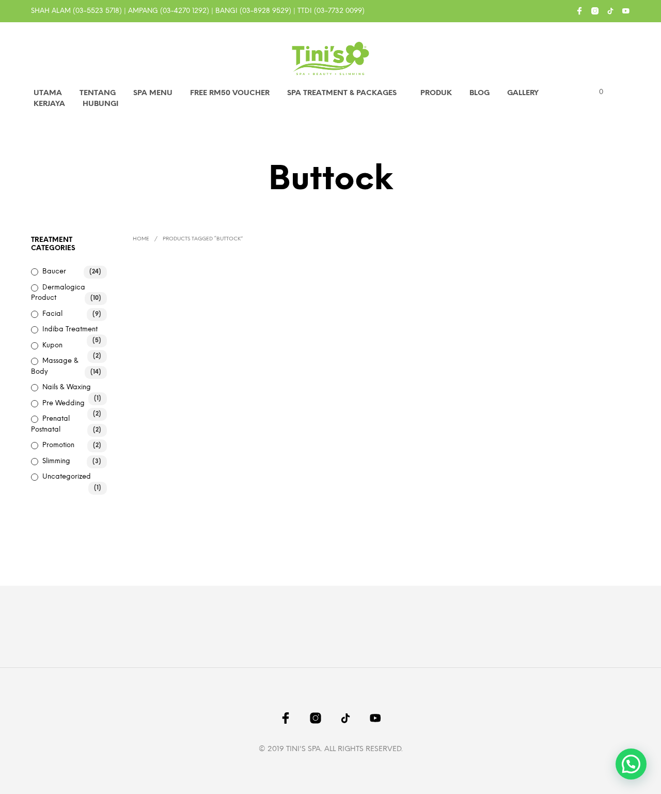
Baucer (54, 271)
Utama (48, 93)
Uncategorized (66, 477)
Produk (436, 93)
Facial (52, 314)
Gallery (523, 93)
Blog (479, 93)
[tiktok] (610, 11)
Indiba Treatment (70, 329)
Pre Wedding (63, 403)
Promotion (58, 445)
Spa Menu (152, 93)
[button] (595, 92)
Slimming (56, 461)
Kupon (52, 345)
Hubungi (100, 104)
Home (141, 239)
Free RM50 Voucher (230, 93)
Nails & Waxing (66, 387)
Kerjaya (49, 104)
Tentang (98, 93)
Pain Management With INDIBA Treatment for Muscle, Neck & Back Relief (317, 406)
